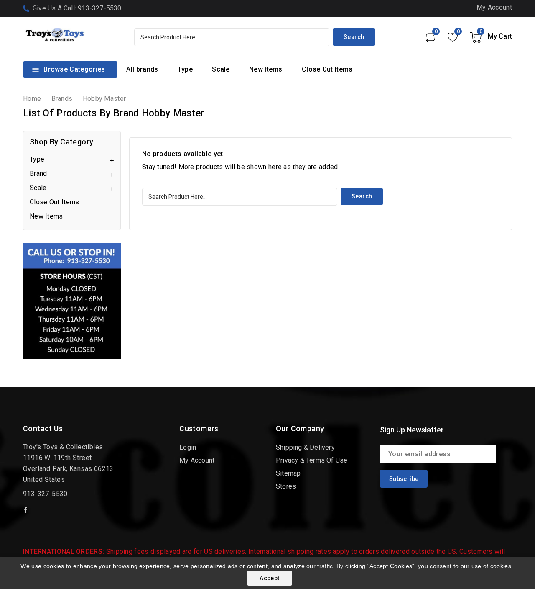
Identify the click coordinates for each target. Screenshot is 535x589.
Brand (38, 173)
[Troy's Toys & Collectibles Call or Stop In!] (72, 301)
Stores (286, 486)
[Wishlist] (452, 37)
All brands (142, 69)
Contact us (43, 428)
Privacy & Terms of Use (311, 460)
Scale (221, 69)
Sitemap (288, 473)
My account (196, 460)
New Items (266, 69)
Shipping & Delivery (305, 447)
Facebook (26, 510)
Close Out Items (327, 69)
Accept (269, 578)
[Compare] (430, 37)
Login (187, 447)
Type (185, 69)
